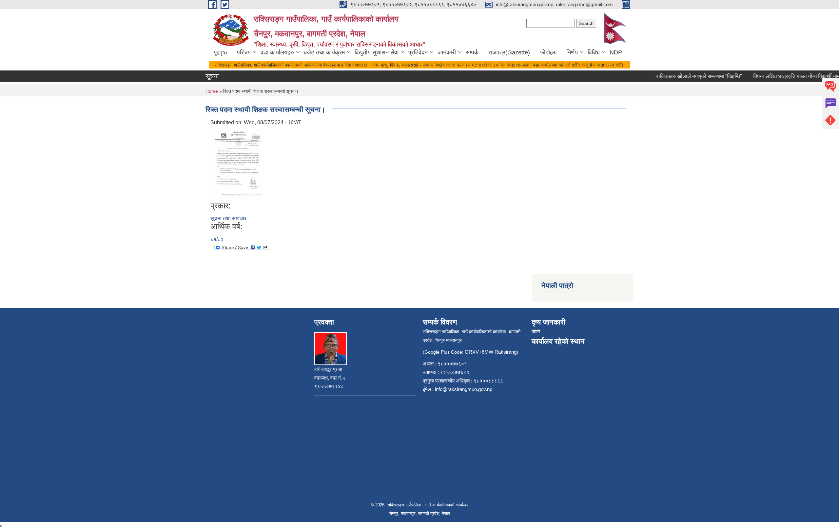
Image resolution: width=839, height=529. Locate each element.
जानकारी (447, 52)
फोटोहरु (548, 52)
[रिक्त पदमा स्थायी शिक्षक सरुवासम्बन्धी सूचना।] (238, 163)
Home (211, 91)
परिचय (244, 52)
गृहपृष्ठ (220, 52)
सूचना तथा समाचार (228, 218)
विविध (594, 52)
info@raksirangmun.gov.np (463, 389)
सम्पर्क (472, 52)
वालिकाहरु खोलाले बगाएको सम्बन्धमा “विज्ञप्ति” (692, 76)
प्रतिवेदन (418, 52)
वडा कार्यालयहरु (277, 52)
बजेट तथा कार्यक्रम (324, 52)
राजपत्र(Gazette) (509, 52)
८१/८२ (217, 239)
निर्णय (572, 52)
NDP (616, 52)
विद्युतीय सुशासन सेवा (377, 52)
